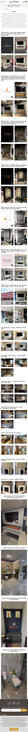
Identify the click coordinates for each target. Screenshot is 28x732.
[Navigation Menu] (1, 2)
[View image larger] (7, 45)
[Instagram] (18, 703)
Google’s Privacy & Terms (19, 723)
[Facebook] (9, 703)
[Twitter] (14, 703)
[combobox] (4, 2)
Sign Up (24, 710)
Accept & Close (14, 729)
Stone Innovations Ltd (14, 2)
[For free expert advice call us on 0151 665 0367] (23, 2)
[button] (26, 2)
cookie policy (22, 726)
